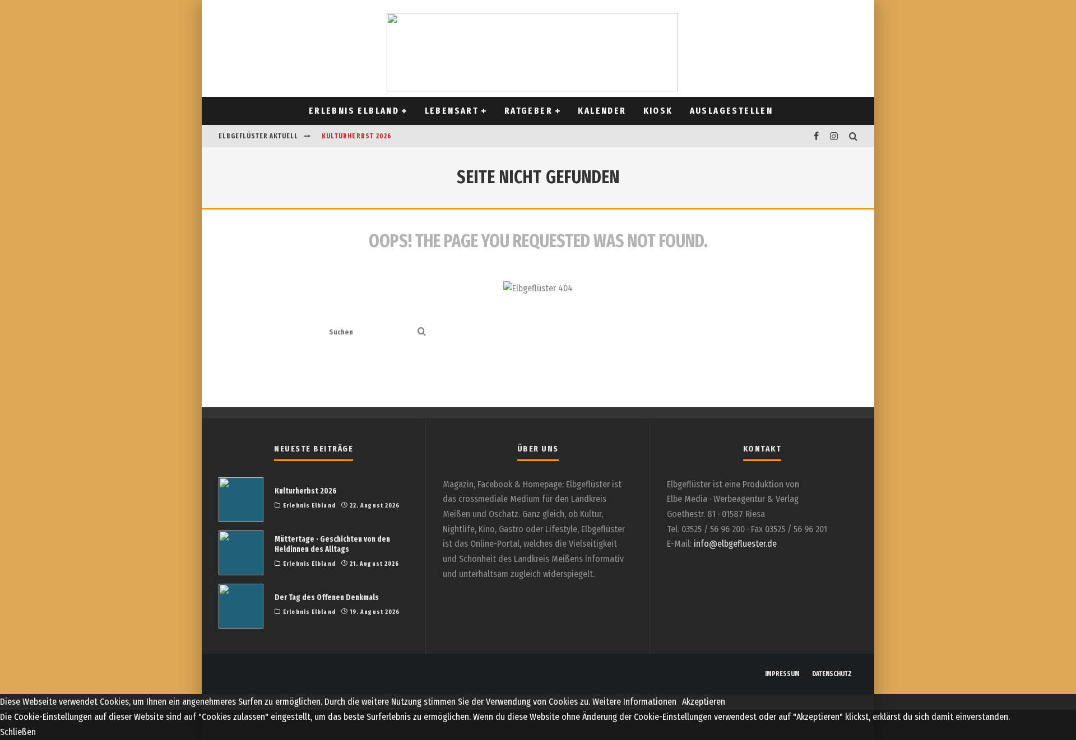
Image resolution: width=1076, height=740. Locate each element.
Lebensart (452, 110)
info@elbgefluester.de (735, 543)
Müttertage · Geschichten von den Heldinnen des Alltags (332, 544)
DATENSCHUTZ (832, 674)
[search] (421, 332)
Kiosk (658, 110)
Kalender (602, 110)
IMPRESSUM (782, 674)
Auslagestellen (731, 110)
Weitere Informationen (634, 701)
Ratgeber (528, 110)
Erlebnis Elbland (354, 110)
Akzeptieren (703, 701)
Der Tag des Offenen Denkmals (327, 597)
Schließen (18, 732)
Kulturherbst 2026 (357, 136)
